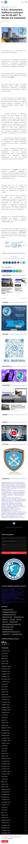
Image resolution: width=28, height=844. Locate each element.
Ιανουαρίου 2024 (14, 730)
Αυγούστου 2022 (14, 774)
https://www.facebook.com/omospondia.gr (16, 258)
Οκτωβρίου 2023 (14, 738)
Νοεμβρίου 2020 (14, 827)
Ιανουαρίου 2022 (14, 791)
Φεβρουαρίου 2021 (14, 820)
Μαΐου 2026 (14, 658)
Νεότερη (4, 298)
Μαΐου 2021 (14, 812)
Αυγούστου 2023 (14, 743)
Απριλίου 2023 (14, 753)
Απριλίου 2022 (14, 784)
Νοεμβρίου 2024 (14, 704)
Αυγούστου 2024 (14, 712)
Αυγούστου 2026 (14, 650)
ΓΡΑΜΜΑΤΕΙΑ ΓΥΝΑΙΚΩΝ (9, 612)
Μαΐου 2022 (14, 781)
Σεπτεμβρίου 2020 (14, 833)
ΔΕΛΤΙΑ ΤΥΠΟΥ (7, 617)
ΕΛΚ (19, 619)
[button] (2, 2)
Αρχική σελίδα (4, 7)
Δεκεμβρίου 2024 (14, 702)
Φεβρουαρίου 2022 (14, 789)
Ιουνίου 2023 (14, 748)
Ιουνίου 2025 (14, 686)
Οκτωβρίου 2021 (14, 799)
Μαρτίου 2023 (14, 756)
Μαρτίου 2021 (14, 817)
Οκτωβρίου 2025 (14, 676)
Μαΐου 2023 (14, 750)
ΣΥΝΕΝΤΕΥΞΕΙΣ (17, 634)
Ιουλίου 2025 (14, 684)
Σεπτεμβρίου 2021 (14, 802)
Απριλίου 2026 (14, 661)
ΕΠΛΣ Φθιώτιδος (7, 629)
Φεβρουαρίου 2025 (14, 697)
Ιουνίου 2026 (14, 656)
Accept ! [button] (5, 841)
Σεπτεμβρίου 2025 (14, 679)
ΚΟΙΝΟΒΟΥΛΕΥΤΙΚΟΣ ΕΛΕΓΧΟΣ (11, 631)
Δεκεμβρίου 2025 (14, 671)
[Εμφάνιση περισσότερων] (23, 271)
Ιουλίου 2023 (14, 745)
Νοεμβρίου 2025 (14, 674)
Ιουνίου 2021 (14, 809)
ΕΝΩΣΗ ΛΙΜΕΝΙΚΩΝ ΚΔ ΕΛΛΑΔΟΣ (11, 624)
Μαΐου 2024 (14, 720)
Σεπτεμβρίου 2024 (14, 709)
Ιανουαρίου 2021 (14, 822)
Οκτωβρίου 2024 (14, 707)
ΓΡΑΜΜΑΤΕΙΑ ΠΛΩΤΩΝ (9, 614)
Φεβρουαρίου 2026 (14, 666)
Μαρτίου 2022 (14, 786)
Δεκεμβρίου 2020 (14, 825)
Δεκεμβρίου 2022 (14, 763)
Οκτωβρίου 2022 (14, 768)
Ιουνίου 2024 (14, 717)
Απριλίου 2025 (14, 691)
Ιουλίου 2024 (14, 715)
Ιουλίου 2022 (14, 776)
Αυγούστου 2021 (14, 804)
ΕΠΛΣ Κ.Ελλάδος (7, 627)
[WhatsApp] (16, 271)
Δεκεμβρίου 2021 (14, 794)
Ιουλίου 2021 (14, 807)
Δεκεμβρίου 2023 (14, 733)
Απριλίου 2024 (14, 722)
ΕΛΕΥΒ (12, 619)
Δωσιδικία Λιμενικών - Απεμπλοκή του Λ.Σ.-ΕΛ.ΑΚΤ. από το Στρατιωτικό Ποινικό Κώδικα (7, 290)
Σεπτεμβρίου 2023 (14, 740)
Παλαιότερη (23, 298)
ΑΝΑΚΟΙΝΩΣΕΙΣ (13, 7)
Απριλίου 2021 (14, 815)
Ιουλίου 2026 (14, 653)
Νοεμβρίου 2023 (14, 735)
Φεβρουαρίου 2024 (14, 727)
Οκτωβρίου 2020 (14, 830)
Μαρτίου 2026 (14, 663)
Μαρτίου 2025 (14, 694)
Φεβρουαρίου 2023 (14, 758)
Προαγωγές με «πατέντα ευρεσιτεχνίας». (19, 289)
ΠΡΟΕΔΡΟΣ (6, 634)
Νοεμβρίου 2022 (14, 766)
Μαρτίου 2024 (14, 725)
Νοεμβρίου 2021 (14, 797)
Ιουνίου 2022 (14, 779)
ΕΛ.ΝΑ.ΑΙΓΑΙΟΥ (18, 617)
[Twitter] (13, 271)
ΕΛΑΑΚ (5, 619)
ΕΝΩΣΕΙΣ (13, 622)
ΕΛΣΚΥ (5, 622)
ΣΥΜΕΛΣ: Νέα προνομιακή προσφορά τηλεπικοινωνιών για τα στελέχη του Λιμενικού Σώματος (12, 599)
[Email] (20, 271)
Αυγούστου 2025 (14, 681)
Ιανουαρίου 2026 (14, 668)
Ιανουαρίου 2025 (14, 699)
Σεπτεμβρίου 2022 (14, 771)
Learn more (10, 838)
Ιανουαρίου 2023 (14, 761)
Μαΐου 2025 (14, 689)
